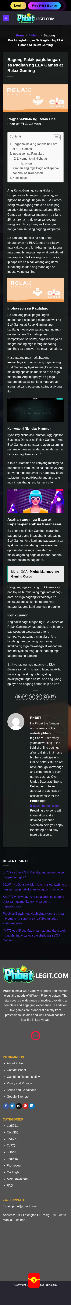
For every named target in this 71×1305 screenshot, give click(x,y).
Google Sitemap (18, 1096)
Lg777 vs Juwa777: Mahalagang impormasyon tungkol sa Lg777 (34, 875)
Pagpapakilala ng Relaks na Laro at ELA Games (34, 146)
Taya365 (12, 1132)
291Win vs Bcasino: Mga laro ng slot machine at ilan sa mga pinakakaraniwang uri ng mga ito (35, 887)
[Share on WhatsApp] (18, 697)
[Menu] (6, 18)
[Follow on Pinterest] (25, 1106)
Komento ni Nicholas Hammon (34, 161)
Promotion (14, 1165)
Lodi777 (12, 1139)
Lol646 (11, 1152)
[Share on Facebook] (25, 697)
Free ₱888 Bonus (44, 5)
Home (20, 35)
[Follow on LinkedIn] (32, 1106)
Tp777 (11, 1145)
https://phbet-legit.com (44, 805)
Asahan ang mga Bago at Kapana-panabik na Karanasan (35, 171)
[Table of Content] (57, 137)
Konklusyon (20, 177)
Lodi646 (12, 1159)
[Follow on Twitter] (12, 1106)
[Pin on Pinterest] (46, 697)
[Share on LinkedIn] (52, 697)
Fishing (34, 35)
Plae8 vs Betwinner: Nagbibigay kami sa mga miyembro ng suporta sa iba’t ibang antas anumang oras (33, 918)
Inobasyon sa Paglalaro (28, 153)
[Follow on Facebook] (6, 1106)
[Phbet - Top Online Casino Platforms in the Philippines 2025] (36, 18)
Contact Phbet (16, 1070)
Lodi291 (12, 1125)
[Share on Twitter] (32, 697)
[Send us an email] (19, 1106)
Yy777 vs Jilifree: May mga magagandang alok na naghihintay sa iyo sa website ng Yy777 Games (34, 935)
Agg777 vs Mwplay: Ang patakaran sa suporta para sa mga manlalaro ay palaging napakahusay (33, 901)
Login (18, 5)
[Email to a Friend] (39, 697)
